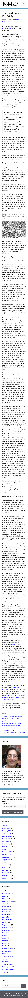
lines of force (18, 721)
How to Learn (6, 919)
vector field (11, 728)
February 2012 (6, 846)
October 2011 (6, 854)
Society (4, 959)
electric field (6, 718)
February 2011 (6, 875)
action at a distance (10, 716)
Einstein (20, 716)
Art (3, 891)
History (4, 917)
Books (4, 896)
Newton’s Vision (9, 730)
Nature (4, 938)
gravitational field (7, 721)
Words (4, 972)
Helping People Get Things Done (14, 732)
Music (4, 935)
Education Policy (7, 912)
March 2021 (6, 828)
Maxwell (14, 723)
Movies (4, 933)
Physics (6, 714)
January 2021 (6, 833)
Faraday (13, 718)
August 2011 (6, 860)
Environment (6, 914)
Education (5, 909)
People (4, 943)
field (18, 718)
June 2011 (5, 865)
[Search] (23, 986)
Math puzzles (6, 927)
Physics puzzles (7, 951)
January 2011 (6, 878)
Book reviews (6, 893)
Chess (4, 904)
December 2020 (7, 836)
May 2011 (5, 867)
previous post (6, 28)
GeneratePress (19, 995)
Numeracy (5, 940)
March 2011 (5, 873)
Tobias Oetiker (6, 699)
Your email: (5, 803)
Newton (20, 723)
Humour (4, 922)
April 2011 (5, 870)
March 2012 (6, 844)
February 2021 (6, 831)
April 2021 (5, 825)
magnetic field (6, 723)
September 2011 (7, 857)
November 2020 (7, 839)
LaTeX (10, 695)
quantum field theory (8, 725)
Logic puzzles (6, 925)
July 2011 (5, 862)
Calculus (5, 899)
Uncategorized (7, 967)
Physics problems (7, 948)
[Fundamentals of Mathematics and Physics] (10, 4)
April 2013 (5, 841)
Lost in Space (16, 644)
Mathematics (6, 930)
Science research (7, 956)
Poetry (4, 954)
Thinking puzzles (7, 964)
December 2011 (7, 852)
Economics (5, 906)
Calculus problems (8, 901)
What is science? (7, 969)
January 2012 (6, 849)
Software (5, 961)
